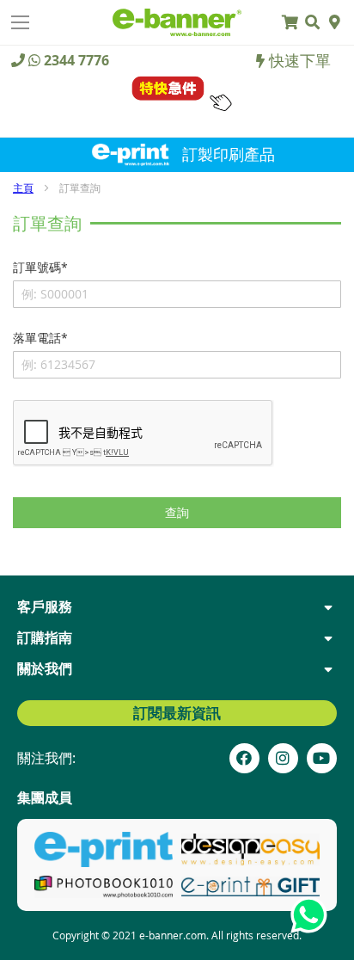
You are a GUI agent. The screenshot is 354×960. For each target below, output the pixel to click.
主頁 (23, 187)
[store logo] (177, 22)
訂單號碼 (37, 267)
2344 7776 (76, 60)
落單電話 (37, 337)
